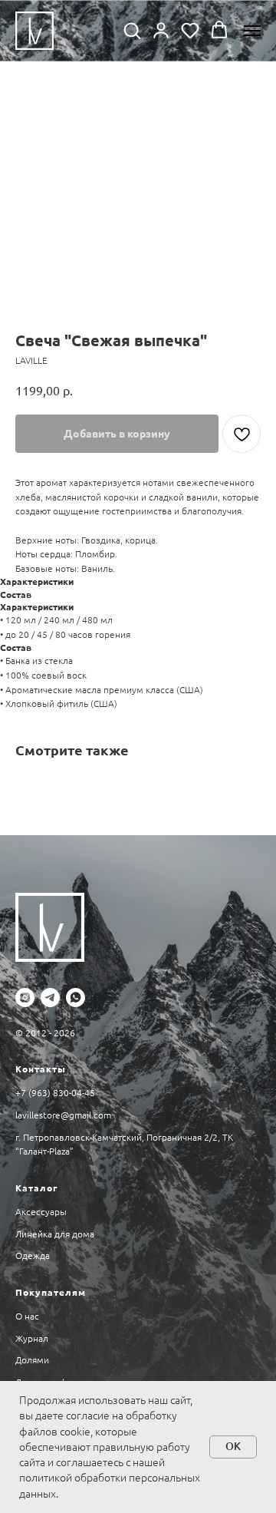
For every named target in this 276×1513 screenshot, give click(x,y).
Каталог (36, 1188)
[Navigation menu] (252, 30)
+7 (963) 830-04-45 (55, 1093)
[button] (132, 30)
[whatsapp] (75, 997)
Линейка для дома (54, 1234)
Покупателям (50, 1292)
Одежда (32, 1255)
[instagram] (24, 997)
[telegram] (50, 997)
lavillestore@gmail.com (63, 1115)
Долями (32, 1360)
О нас (27, 1316)
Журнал (31, 1338)
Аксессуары (41, 1212)
